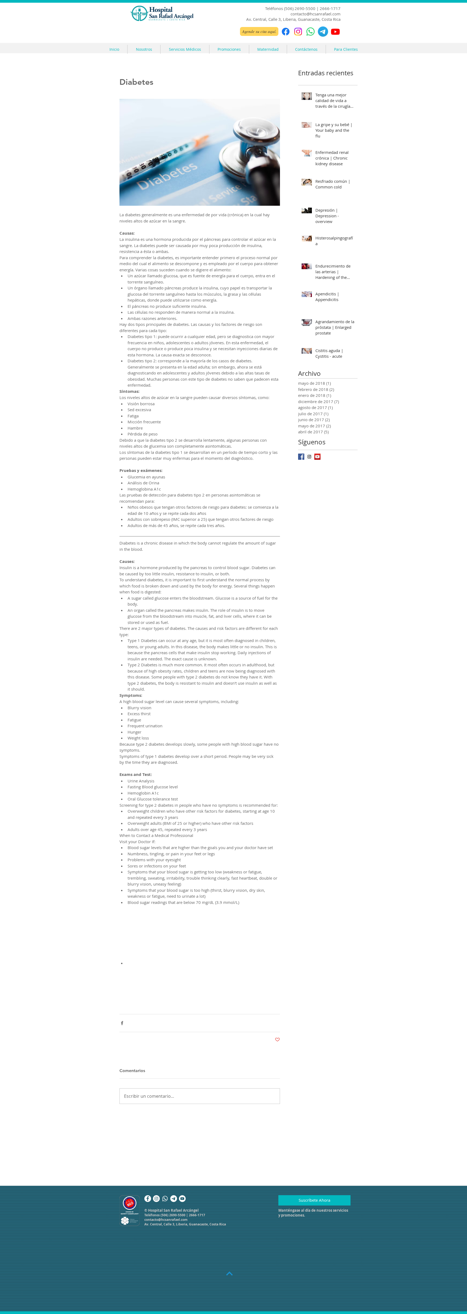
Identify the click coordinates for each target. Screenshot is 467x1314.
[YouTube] (182, 1198)
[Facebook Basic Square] (301, 457)
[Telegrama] (323, 31)
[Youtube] (335, 31)
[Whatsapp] (165, 1198)
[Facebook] (286, 31)
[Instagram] (298, 31)
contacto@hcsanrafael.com (316, 13)
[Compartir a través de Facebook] (122, 1023)
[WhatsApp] (310, 31)
